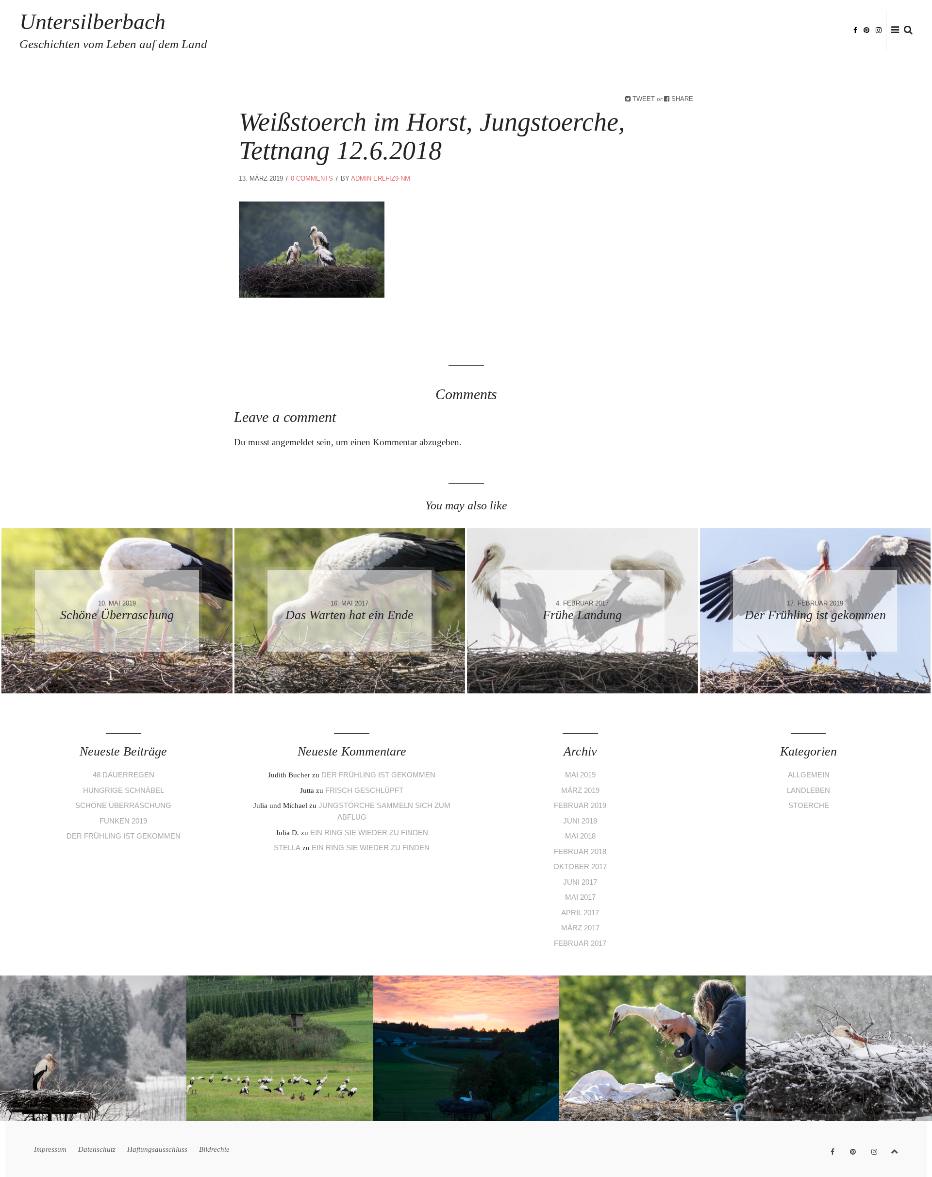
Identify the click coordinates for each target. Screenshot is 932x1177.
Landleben (808, 790)
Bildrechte (823, 30)
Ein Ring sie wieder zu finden (369, 832)
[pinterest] (866, 29)
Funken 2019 (123, 821)
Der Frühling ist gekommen (124, 836)
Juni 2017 (580, 882)
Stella (287, 847)
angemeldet (293, 442)
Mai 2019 (580, 775)
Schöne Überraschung (123, 805)
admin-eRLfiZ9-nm (380, 178)
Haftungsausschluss (756, 30)
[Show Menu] (892, 30)
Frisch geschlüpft (364, 790)
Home (596, 30)
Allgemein (809, 775)
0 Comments (312, 178)
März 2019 (580, 790)
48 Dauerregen (123, 775)
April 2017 (580, 912)
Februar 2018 (580, 851)
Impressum (634, 30)
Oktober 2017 (580, 866)
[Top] (894, 1149)
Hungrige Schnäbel (123, 790)
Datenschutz (686, 30)
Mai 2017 (580, 897)
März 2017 (580, 928)
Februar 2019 (580, 805)
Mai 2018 (580, 836)
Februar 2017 (580, 943)
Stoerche (808, 805)
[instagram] (878, 29)
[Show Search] (906, 30)
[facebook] (855, 29)
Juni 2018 (580, 821)
